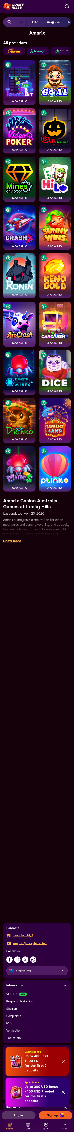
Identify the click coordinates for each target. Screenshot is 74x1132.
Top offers (13, 1038)
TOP (34, 22)
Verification (13, 1030)
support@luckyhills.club (30, 943)
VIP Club (11, 994)
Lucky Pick (52, 22)
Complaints (13, 1016)
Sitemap (11, 1008)
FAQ (9, 1023)
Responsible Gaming (19, 1001)
